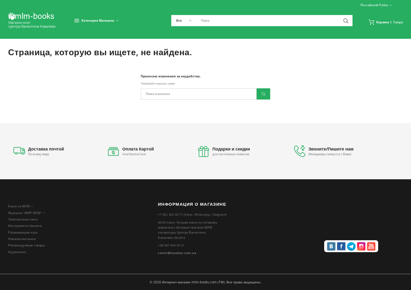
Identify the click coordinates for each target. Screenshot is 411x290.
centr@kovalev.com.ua (177, 253)
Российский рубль (375, 5)
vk (331, 246)
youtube (371, 246)
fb (341, 246)
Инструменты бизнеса (25, 226)
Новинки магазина (22, 239)
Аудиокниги (17, 252)
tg (351, 246)
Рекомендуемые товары (26, 245)
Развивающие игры (23, 232)
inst (361, 246)
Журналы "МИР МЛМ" (25, 213)
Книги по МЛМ (19, 206)
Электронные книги (23, 219)
